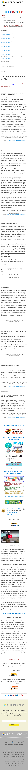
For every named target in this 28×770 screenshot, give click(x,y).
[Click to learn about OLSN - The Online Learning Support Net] (14, 455)
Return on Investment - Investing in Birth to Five (10, 38)
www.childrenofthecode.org (9, 759)
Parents (2, 68)
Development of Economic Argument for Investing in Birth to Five (13, 34)
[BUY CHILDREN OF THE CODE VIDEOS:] (14, 431)
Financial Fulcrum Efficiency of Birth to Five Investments (12, 49)
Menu (3, 5)
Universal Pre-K (5, 46)
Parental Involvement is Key (6, 42)
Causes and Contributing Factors (7, 66)
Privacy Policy (6, 741)
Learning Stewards (11, 508)
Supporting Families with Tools (7, 53)
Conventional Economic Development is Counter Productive (12, 57)
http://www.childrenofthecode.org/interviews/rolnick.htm (15, 140)
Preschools (3, 71)
